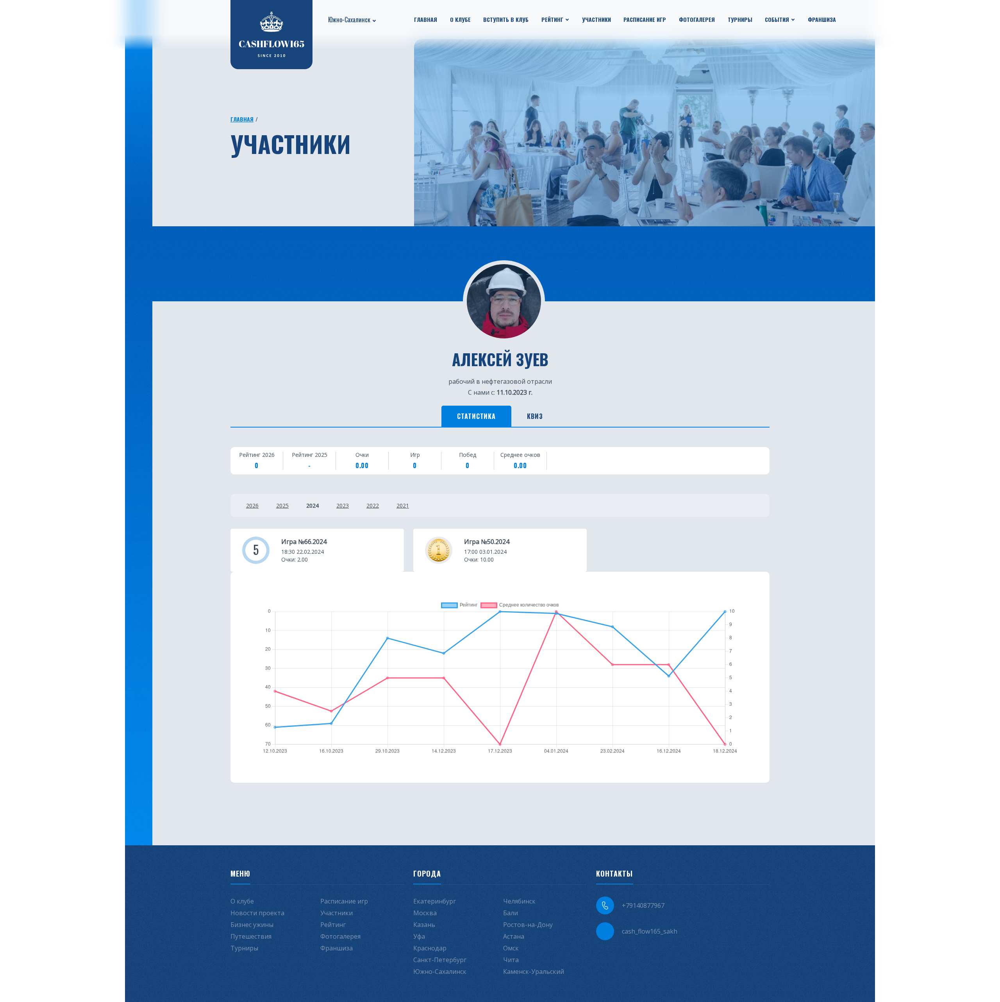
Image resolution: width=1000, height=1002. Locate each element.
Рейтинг (552, 19)
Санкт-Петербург (439, 959)
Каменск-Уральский (533, 971)
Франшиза (822, 19)
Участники (596, 19)
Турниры (740, 19)
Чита (511, 959)
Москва (425, 913)
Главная (425, 19)
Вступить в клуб (506, 19)
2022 (372, 505)
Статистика (476, 416)
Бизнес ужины (251, 924)
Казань (424, 924)
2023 (342, 505)
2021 (402, 505)
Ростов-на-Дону (528, 924)
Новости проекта (257, 913)
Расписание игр (644, 19)
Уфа (419, 936)
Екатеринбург (434, 901)
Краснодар (429, 948)
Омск (511, 948)
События (777, 19)
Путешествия (250, 936)
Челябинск (519, 901)
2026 (252, 505)
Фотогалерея (697, 19)
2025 (282, 505)
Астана (513, 936)
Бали (510, 913)
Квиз (535, 416)
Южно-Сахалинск (349, 19)
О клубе (460, 19)
